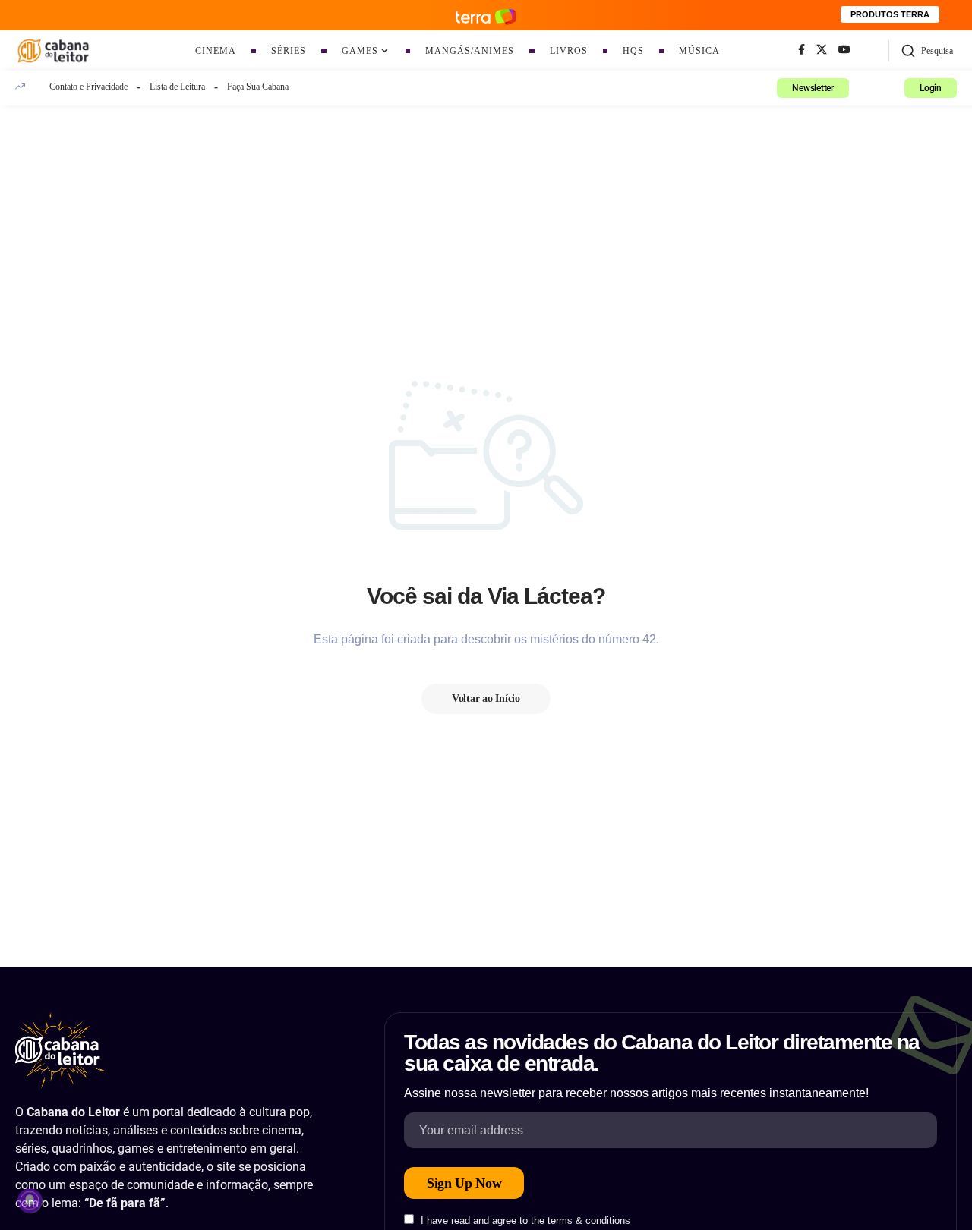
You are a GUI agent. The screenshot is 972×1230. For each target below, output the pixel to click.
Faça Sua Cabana (258, 86)
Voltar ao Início (486, 698)
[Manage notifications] (29, 1200)
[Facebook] (801, 50)
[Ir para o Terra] (486, 15)
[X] (822, 50)
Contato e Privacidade (88, 86)
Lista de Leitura (177, 86)
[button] (927, 51)
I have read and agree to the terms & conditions (525, 1220)
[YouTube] (844, 50)
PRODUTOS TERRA (889, 14)
